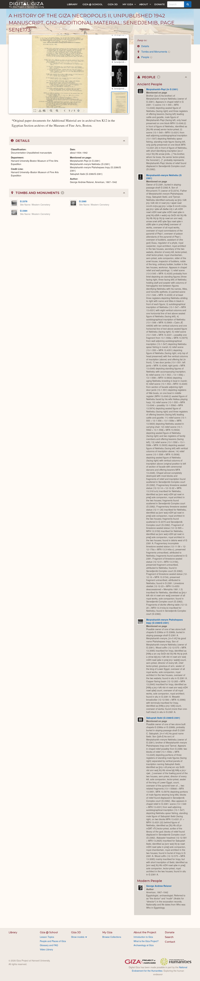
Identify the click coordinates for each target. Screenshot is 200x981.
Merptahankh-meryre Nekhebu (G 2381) (164, 177)
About (143, 4)
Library (72, 4)
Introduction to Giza (143, 936)
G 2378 (23, 201)
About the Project (145, 932)
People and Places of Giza (53, 941)
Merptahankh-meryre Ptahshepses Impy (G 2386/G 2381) (164, 621)
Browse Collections (111, 936)
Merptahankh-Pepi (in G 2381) (162, 89)
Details (145, 46)
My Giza (128, 4)
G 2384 (23, 210)
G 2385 (82, 201)
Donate (159, 4)
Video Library (46, 949)
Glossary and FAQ (49, 945)
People (146, 57)
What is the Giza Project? (146, 941)
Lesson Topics (47, 936)
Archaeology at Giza (144, 945)
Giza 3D (113, 4)
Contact (170, 941)
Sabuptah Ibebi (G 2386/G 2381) (163, 717)
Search (169, 937)
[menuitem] (72, 4)
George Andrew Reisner (159, 885)
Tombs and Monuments (155, 51)
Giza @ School (92, 4)
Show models (77, 936)
